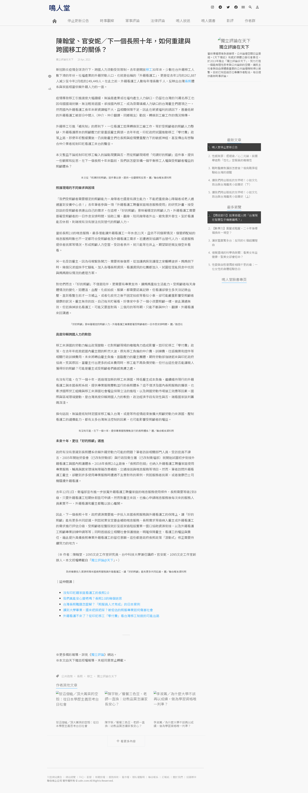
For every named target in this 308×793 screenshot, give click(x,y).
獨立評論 (97, 654)
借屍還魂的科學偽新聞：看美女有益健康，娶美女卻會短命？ (235, 254)
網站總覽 (71, 777)
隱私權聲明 (138, 777)
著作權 (125, 777)
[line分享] (49, 76)
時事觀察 (107, 20)
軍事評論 (132, 20)
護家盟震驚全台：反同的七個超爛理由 (235, 242)
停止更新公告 (78, 20)
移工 (90, 676)
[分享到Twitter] (49, 65)
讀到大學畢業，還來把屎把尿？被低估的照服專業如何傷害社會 (108, 609)
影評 (230, 20)
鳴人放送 (183, 20)
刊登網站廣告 (54, 777)
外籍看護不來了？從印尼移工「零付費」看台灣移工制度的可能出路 (111, 615)
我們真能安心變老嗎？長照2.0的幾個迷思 (92, 598)
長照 (80, 676)
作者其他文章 (66, 685)
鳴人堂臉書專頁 (234, 279)
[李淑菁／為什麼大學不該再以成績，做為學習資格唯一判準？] (175, 705)
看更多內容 (128, 741)
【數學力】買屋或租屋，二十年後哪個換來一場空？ (235, 230)
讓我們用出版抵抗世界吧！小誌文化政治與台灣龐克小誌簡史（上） (235, 194)
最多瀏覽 (234, 207)
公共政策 (67, 676)
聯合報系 (153, 777)
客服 (89, 777)
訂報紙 (165, 777)
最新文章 (234, 139)
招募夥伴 (191, 777)
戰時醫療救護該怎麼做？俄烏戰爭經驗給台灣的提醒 (235, 170)
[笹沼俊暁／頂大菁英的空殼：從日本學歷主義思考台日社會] (77, 705)
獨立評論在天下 (64, 59)
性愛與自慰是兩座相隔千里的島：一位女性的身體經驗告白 (235, 266)
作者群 (250, 20)
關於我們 (178, 777)
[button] (49, 88)
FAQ (81, 777)
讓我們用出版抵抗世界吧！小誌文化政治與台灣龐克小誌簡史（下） (235, 182)
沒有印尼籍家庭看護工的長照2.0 (86, 592)
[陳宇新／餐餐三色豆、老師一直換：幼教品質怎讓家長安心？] (126, 705)
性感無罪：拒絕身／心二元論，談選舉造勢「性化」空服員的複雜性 (235, 158)
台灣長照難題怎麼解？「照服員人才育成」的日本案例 (101, 604)
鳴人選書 (208, 20)
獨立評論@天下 (102, 560)
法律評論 (158, 20)
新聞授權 (100, 777)
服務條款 (114, 777)
